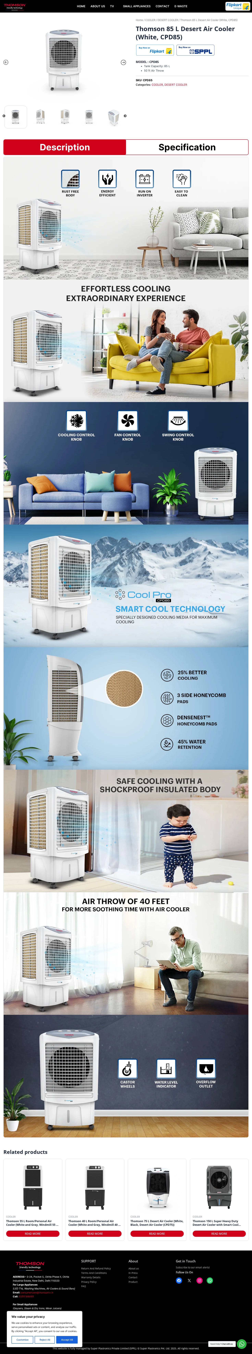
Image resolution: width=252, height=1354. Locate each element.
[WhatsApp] (210, 1280)
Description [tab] (65, 147)
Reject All (45, 1339)
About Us (98, 6)
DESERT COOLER (168, 20)
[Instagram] (199, 1280)
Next (125, 116)
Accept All (67, 1339)
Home (81, 6)
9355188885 (26, 1296)
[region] (44, 1329)
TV (112, 6)
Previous (4, 116)
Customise (22, 1339)
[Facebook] (179, 1280)
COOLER (150, 20)
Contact (162, 6)
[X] (189, 1280)
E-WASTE (181, 6)
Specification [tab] (187, 147)
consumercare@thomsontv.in (37, 1292)
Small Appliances (137, 6)
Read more (33, 1234)
